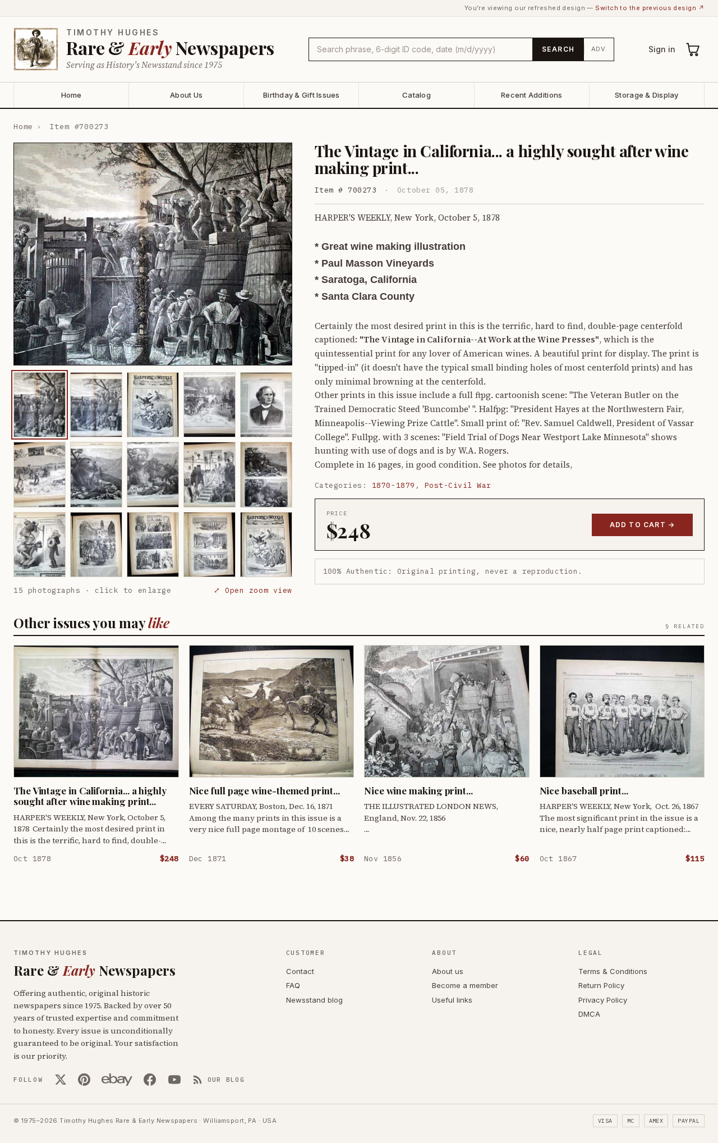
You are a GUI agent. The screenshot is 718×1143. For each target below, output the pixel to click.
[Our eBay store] (117, 1079)
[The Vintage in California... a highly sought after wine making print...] (39, 404)
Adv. (599, 49)
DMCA (589, 1013)
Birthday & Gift (301, 94)
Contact (300, 971)
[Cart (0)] (693, 49)
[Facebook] (150, 1079)
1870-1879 (393, 485)
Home (71, 94)
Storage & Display (646, 94)
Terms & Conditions (612, 971)
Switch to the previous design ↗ (650, 8)
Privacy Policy (602, 999)
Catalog (416, 94)
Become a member (465, 985)
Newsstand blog (314, 999)
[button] (152, 254)
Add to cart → (642, 524)
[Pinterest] (84, 1079)
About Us (186, 94)
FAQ (293, 985)
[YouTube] (174, 1079)
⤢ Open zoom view (253, 590)
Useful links (452, 999)
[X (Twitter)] (60, 1079)
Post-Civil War (458, 485)
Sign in (661, 49)
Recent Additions (531, 94)
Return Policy (601, 985)
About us (447, 971)
